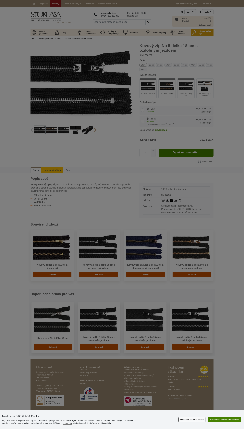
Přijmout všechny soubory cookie (224, 419)
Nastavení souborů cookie (192, 419)
